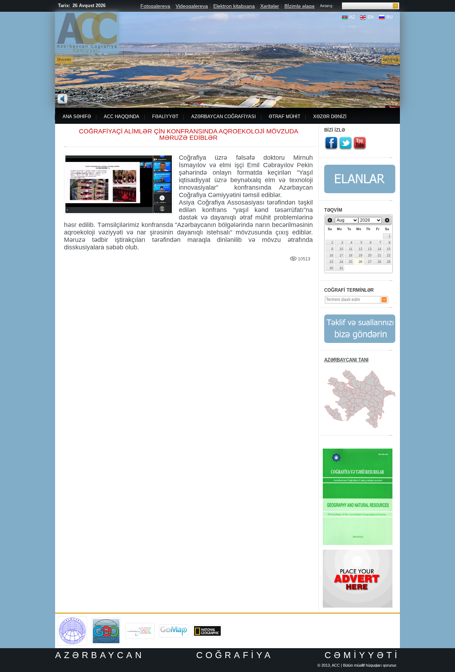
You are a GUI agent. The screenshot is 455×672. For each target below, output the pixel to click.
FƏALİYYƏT (165, 116)
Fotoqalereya (155, 6)
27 (369, 262)
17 (341, 255)
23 (331, 262)
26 (360, 262)
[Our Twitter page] (345, 143)
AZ (352, 17)
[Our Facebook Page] (331, 143)
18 (350, 255)
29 (388, 262)
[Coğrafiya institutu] (106, 620)
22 (388, 255)
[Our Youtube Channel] (360, 143)
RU (389, 17)
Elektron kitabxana (234, 6)
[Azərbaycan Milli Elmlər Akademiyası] (72, 618)
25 (350, 262)
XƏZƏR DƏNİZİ (330, 116)
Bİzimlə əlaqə (299, 6)
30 (331, 268)
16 (331, 255)
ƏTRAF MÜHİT (284, 116)
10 (341, 249)
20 (369, 255)
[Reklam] (357, 552)
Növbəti (390, 59)
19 (360, 255)
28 (379, 262)
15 (388, 249)
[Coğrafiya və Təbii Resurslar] (357, 451)
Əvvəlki (64, 59)
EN (371, 17)
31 (341, 268)
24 (341, 262)
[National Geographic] (207, 627)
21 (379, 255)
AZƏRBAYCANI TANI (346, 360)
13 (369, 249)
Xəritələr (269, 6)
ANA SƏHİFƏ (77, 116)
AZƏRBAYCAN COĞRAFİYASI (223, 116)
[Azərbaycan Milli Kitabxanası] (140, 625)
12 (360, 249)
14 (379, 249)
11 (350, 249)
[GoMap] (173, 626)
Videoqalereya (192, 6)
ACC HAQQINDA (121, 116)
